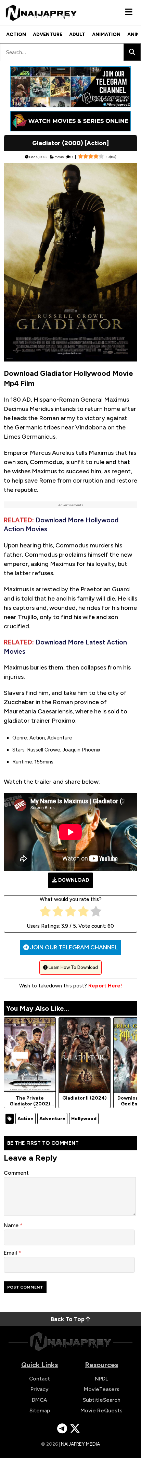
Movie (59, 157)
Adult (77, 34)
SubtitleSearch (101, 1400)
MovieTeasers (101, 1389)
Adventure (47, 34)
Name (12, 1225)
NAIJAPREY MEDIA (80, 1444)
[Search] (132, 52)
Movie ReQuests (101, 1410)
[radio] (45, 912)
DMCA (39, 1400)
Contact (39, 1378)
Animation (106, 34)
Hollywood (84, 1119)
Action (16, 34)
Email (11, 1252)
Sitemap (39, 1410)
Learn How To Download (73, 967)
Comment (16, 1173)
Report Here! (105, 986)
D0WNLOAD (73, 880)
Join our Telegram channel (73, 947)
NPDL (101, 1378)
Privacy (39, 1389)
